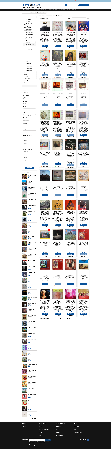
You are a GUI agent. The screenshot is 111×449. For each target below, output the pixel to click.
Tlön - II (30, 181)
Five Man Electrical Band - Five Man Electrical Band (32, 254)
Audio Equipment (53, 9)
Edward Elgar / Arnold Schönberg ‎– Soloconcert (83, 123)
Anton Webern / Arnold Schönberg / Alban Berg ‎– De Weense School (58, 273)
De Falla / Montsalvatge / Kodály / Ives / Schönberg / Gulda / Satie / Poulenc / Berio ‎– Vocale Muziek (57, 125)
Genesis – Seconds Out (32, 303)
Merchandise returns (60, 427)
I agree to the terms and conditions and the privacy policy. (40, 444)
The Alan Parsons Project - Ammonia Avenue (32, 321)
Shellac (27, 61)
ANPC (40, 435)
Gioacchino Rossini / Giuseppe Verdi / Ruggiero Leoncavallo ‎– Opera (45, 94)
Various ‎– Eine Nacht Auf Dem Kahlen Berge (45, 184)
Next (68, 318)
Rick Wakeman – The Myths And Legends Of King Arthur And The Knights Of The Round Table (32, 309)
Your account (60, 423)
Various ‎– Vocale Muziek (70, 123)
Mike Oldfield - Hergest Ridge (32, 297)
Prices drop (24, 426)
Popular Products (27, 172)
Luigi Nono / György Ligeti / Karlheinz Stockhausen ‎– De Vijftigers (83, 244)
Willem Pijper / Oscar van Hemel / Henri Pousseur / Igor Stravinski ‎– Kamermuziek (45, 124)
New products (24, 427)
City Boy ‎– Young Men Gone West (32, 175)
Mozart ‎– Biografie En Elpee (83, 184)
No (25, 98)
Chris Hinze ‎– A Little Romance (45, 243)
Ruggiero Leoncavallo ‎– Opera (83, 94)
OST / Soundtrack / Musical (28, 50)
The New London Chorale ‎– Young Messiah (70, 34)
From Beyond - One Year (32, 370)
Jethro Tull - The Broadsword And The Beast (32, 236)
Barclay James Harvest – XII (32, 272)
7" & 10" (27, 59)
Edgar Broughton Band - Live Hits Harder (32, 260)
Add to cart (44, 45)
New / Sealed (28, 55)
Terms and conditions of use (44, 429)
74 (64, 318)
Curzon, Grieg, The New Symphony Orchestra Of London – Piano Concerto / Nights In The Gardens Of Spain (45, 215)
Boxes (27, 57)
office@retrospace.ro (80, 433)
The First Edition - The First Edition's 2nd (32, 211)
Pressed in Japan (29, 66)
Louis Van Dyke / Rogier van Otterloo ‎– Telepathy (71, 64)
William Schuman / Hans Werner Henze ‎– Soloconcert (45, 153)
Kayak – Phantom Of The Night (32, 242)
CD (31, 9)
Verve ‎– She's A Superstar (32, 327)
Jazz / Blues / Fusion (29, 32)
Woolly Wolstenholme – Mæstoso (32, 315)
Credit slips (58, 430)
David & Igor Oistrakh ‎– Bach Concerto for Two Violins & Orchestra (45, 65)
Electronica (28, 42)
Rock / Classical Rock (29, 21)
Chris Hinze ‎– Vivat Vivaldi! (70, 213)
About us (40, 426)
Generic (26, 151)
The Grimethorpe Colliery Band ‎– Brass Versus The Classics (45, 35)
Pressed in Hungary (29, 68)
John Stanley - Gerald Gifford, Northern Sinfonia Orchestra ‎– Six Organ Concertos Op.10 (83, 274)
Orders (57, 429)
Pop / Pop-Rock (28, 19)
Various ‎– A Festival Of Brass (71, 184)
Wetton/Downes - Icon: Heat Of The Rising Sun (32, 376)
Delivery (40, 427)
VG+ (26, 141)
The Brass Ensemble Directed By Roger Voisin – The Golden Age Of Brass (83, 303)
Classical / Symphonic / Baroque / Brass (29, 45)
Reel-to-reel (44, 9)
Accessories (62, 9)
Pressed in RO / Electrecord (27, 64)
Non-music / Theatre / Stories (29, 53)
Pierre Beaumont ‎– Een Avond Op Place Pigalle (57, 64)
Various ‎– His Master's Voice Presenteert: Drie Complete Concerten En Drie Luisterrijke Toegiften (71, 156)
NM (25, 144)
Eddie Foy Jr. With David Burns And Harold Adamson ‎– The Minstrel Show (70, 273)
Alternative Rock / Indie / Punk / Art (28, 30)
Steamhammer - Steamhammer (32, 193)
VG (25, 140)
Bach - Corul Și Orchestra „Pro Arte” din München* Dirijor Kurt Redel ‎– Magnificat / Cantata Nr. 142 (57, 215)
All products (33, 418)
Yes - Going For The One (32, 248)
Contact (76, 423)
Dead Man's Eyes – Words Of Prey (32, 394)
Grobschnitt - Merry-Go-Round (32, 199)
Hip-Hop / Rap (28, 40)
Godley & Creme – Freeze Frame (32, 364)
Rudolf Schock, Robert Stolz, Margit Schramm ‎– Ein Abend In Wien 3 (83, 154)
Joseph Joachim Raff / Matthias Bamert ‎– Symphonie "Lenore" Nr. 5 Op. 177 (57, 184)
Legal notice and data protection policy (46, 430)
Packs (68, 9)
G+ (25, 138)
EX (25, 143)
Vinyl (27, 9)
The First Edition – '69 (32, 333)
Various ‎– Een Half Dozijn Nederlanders (45, 273)
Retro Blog (75, 9)
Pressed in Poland (29, 70)
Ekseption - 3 (31, 400)
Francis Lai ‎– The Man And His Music (70, 302)
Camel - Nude (31, 388)
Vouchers (58, 433)
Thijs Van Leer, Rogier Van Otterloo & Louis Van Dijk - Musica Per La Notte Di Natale (57, 35)
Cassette (36, 9)
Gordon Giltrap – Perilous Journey (32, 205)
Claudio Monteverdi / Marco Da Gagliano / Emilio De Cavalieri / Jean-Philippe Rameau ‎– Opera (57, 95)
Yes (26, 92)
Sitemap (40, 433)
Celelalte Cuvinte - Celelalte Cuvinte (32, 382)
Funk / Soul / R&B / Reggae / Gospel (28, 38)
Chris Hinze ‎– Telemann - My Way (83, 213)
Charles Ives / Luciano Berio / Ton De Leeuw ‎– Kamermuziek (83, 65)
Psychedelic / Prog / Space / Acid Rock (28, 27)
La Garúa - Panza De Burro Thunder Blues (32, 266)
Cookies (40, 432)
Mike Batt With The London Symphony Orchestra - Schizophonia (32, 187)
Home (23, 15)
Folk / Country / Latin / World (29, 35)
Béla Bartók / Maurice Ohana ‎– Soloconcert (58, 153)
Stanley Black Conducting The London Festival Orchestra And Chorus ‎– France (70, 244)
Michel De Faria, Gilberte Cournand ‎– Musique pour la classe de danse (58, 244)
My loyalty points (59, 435)
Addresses (58, 432)
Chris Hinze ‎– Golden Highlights (83, 34)
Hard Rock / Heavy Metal (28, 24)
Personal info (58, 426)
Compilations (28, 47)
